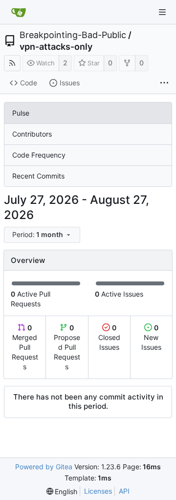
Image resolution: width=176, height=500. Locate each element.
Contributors (32, 134)
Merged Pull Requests (25, 347)
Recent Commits (38, 176)
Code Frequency (39, 155)
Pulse (20, 113)
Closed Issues (109, 337)
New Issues (151, 337)
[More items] (164, 83)
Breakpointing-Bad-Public (73, 35)
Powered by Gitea (43, 466)
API (124, 491)
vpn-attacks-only (56, 47)
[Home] (18, 12)
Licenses (98, 491)
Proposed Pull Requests (67, 347)
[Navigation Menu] (162, 12)
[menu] (43, 235)
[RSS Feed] (12, 63)
